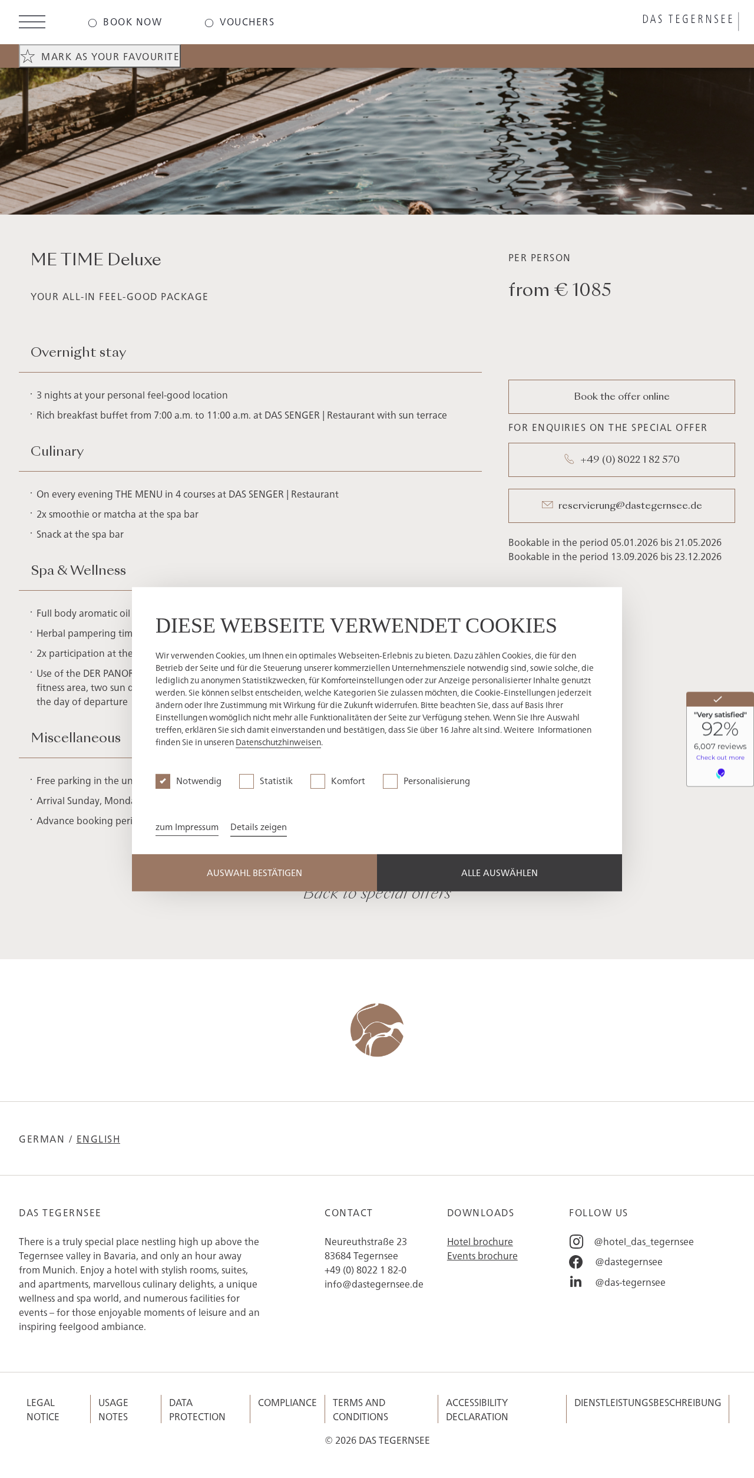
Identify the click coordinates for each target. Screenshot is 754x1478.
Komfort (348, 780)
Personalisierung (437, 780)
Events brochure (482, 1255)
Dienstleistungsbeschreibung (648, 1401)
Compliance (287, 1401)
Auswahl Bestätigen (254, 872)
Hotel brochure (480, 1241)
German (42, 1138)
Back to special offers (377, 894)
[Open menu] (32, 23)
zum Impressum (187, 826)
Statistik (276, 780)
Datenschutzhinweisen (278, 742)
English (99, 1138)
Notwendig (198, 780)
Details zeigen (258, 826)
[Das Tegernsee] (624, 21)
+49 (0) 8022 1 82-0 (365, 1269)
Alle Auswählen (499, 872)
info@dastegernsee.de (374, 1283)
